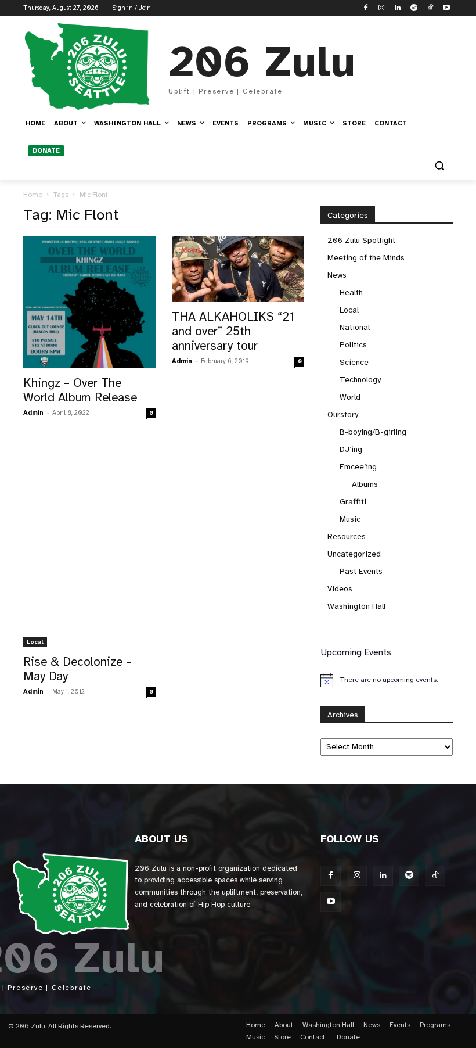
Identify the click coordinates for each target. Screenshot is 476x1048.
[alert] (386, 680)
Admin (33, 413)
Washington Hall (356, 606)
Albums (365, 484)
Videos (339, 589)
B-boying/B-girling (373, 432)
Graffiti (353, 502)
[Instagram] (381, 8)
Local (35, 641)
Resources (346, 536)
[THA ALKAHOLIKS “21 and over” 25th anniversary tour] (238, 269)
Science (354, 362)
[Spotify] (414, 8)
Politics (353, 345)
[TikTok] (430, 8)
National (355, 327)
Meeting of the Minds (366, 258)
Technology (360, 380)
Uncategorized (354, 554)
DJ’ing (351, 449)
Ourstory (342, 414)
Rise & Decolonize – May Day (77, 669)
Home (32, 195)
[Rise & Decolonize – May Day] (89, 545)
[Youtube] (446, 8)
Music (350, 519)
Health (351, 292)
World (350, 397)
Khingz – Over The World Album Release (80, 390)
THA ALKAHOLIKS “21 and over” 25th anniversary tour (233, 331)
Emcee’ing (358, 467)
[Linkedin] (398, 8)
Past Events (361, 571)
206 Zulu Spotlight (361, 240)
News (337, 275)
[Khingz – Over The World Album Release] (89, 302)
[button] (439, 166)
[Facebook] (365, 8)
